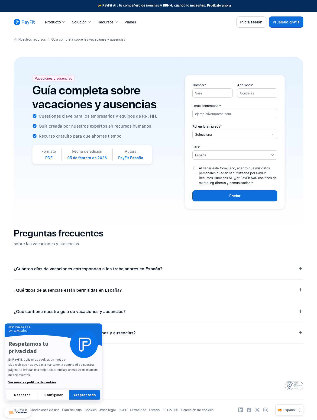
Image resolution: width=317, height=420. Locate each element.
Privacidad (138, 410)
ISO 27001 (170, 410)
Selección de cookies (197, 410)
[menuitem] (56, 22)
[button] (17, 412)
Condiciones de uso (44, 410)
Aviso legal (107, 410)
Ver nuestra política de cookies (32, 382)
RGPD (123, 410)
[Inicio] (24, 22)
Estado (154, 410)
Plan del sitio (72, 410)
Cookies (90, 410)
